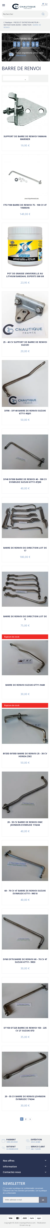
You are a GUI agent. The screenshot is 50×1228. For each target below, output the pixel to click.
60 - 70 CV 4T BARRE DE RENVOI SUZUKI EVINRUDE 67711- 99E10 (25, 892)
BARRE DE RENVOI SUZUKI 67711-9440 (25, 685)
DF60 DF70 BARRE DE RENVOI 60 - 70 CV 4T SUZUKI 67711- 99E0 (25, 960)
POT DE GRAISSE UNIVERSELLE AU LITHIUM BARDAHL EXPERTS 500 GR (25, 275)
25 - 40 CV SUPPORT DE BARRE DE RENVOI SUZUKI (25, 343)
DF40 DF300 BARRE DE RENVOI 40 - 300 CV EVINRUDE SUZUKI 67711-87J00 (25, 480)
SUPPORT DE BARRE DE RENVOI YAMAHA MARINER (25, 138)
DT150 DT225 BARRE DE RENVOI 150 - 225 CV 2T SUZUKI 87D (25, 1029)
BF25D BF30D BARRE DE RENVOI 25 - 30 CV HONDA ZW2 (25, 755)
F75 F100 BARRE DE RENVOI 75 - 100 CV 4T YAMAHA (25, 206)
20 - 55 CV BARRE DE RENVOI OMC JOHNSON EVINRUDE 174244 (25, 823)
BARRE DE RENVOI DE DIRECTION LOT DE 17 (25, 549)
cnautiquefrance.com (27, 1223)
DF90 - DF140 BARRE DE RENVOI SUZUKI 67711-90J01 (25, 412)
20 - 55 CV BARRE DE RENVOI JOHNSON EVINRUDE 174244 (25, 1098)
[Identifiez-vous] (43, 4)
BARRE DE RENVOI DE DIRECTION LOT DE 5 (25, 618)
